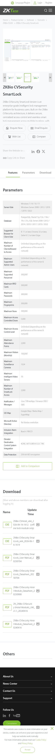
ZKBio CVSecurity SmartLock (27, 23)
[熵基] (10, 10)
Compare (41, 137)
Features (13, 173)
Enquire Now (16, 128)
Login (40, 3)
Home (5, 20)
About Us (8, 676)
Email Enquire (41, 128)
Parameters (28, 173)
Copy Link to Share (15, 158)
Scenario (41, 20)
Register (48, 3)
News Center (10, 684)
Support (7, 698)
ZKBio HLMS (8, 23)
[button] (4, 77)
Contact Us (9, 691)
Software (30, 20)
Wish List (16, 137)
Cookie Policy (40, 740)
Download (45, 173)
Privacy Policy (27, 743)
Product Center (17, 20)
